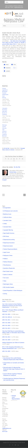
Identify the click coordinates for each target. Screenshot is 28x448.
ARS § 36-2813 (6, 328)
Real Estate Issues (8, 271)
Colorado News (7, 227)
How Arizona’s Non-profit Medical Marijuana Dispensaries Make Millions (13, 358)
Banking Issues (7, 214)
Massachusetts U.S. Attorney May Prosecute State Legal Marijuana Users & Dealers (14, 369)
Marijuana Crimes (7, 255)
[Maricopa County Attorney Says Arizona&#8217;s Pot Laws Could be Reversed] (7, 134)
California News (7, 217)
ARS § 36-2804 (6, 339)
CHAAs (5, 223)
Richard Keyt (12, 172)
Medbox (5, 258)
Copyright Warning (8, 230)
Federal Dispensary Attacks (10, 249)
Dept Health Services (8, 233)
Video (4, 281)
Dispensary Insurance (8, 242)
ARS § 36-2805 (6, 351)
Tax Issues (6, 277)
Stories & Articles (10, 150)
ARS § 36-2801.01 (7, 317)
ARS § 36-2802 (6, 325)
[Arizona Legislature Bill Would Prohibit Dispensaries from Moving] (7, 97)
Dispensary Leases (8, 246)
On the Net (6, 148)
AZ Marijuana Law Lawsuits (10, 211)
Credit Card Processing (23, 396)
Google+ (4, 180)
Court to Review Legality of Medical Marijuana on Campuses (12, 374)
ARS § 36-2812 (6, 337)
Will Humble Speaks (8, 287)
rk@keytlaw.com (18, 7)
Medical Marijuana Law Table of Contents (13, 342)
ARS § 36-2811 (6, 320)
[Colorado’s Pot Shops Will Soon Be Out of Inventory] (7, 115)
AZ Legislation (7, 207)
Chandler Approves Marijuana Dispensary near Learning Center (14, 379)
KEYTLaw (4, 431)
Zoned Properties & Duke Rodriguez (12, 290)
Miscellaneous (7, 265)
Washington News (8, 284)
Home (4, 301)
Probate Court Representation (14, 397)
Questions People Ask (9, 268)
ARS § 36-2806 (6, 322)
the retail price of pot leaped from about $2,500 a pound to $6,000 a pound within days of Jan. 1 (14, 42)
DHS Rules (6, 236)
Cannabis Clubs (7, 220)
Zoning (5, 293)
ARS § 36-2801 (6, 314)
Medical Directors (7, 262)
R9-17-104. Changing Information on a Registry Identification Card (12, 347)
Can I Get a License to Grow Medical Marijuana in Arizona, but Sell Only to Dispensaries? (12, 305)
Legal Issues (6, 252)
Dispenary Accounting (9, 239)
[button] (3, 195)
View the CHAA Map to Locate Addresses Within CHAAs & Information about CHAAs (13, 331)
